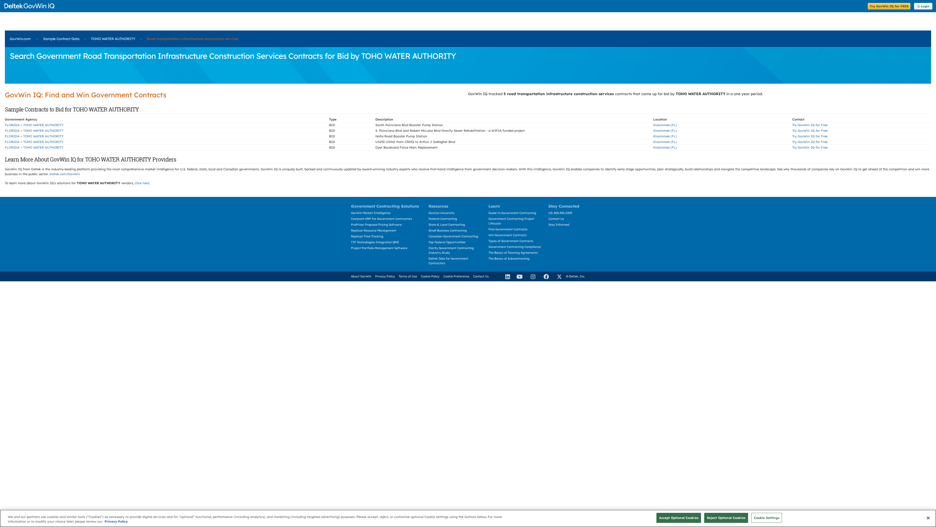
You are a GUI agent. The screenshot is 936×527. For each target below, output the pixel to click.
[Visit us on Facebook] (544, 276)
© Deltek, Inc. (575, 276)
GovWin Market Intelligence (370, 213)
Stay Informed (558, 224)
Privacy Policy (385, 276)
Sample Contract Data (61, 39)
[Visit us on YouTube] (518, 276)
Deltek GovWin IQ (434, 6)
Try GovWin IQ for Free (810, 125)
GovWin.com (20, 39)
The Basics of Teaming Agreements (513, 252)
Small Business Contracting (448, 230)
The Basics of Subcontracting (508, 258)
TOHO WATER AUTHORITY (113, 39)
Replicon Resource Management (373, 230)
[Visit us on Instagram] (530, 276)
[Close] (928, 518)
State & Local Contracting (447, 224)
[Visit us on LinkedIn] (505, 276)
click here (142, 183)
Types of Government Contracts (510, 241)
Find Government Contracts (507, 229)
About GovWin (361, 276)
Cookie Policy (430, 276)
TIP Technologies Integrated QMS (375, 242)
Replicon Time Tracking (367, 236)
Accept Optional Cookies (678, 518)
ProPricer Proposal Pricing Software (376, 224)
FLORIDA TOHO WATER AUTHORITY (34, 125)
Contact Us (556, 219)
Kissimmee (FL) (665, 125)
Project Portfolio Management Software (379, 248)
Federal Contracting (443, 219)
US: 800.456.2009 (560, 213)
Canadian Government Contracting (453, 236)
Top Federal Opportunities (447, 242)
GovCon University (442, 213)
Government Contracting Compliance (514, 247)
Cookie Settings (766, 518)
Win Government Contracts (507, 235)
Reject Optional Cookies (726, 518)
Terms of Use (408, 276)
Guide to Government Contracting (512, 213)
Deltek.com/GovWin (64, 174)
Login (925, 6)
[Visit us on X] (557, 276)
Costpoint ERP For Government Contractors (381, 219)
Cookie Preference (456, 276)
